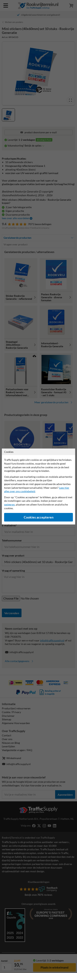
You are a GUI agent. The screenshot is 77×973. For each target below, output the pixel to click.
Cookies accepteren (38, 517)
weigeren (9, 504)
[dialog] (38, 486)
